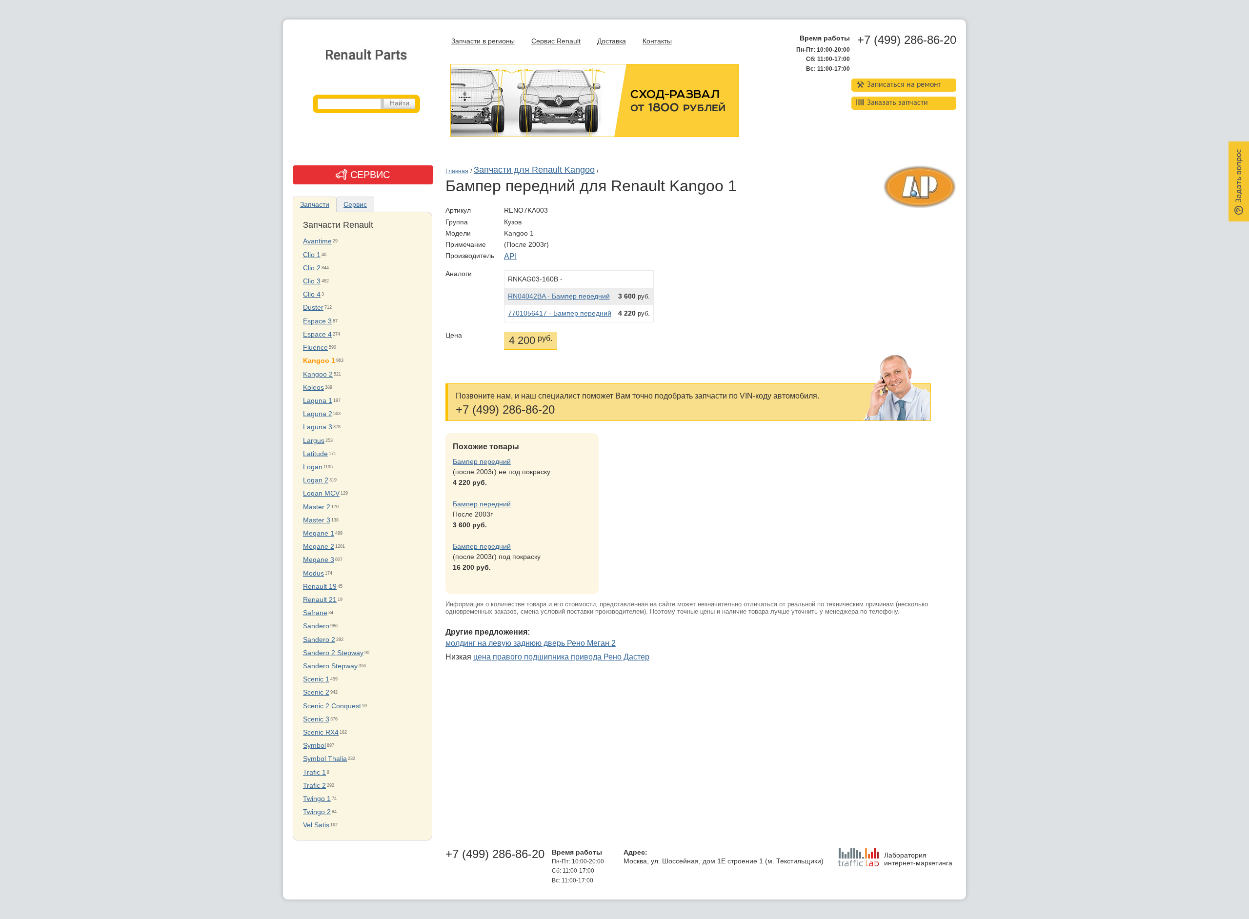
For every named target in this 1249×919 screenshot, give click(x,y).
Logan (312, 467)
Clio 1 (312, 255)
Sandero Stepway (330, 666)
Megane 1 (318, 533)
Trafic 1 (314, 772)
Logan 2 (315, 480)
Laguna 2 (317, 414)
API (510, 256)
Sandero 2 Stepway (333, 653)
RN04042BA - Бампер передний (559, 296)
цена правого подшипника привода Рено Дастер (561, 657)
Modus (313, 573)
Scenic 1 (316, 679)
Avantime (317, 241)
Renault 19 (320, 586)
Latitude (315, 454)
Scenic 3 (316, 719)
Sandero (316, 626)
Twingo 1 (317, 798)
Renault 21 (320, 599)
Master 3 (316, 520)
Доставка (611, 41)
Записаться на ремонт (904, 85)
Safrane (315, 613)
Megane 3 (318, 559)
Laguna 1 (317, 400)
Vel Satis (316, 825)
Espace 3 (317, 321)
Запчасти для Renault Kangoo (534, 170)
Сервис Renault (556, 41)
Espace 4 (317, 334)
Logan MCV (321, 493)
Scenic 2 (316, 692)
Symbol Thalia (325, 758)
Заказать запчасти (897, 103)
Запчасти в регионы (483, 41)
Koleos (313, 387)
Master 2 (316, 507)
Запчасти (314, 204)
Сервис (355, 204)
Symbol (314, 745)
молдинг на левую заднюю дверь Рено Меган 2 (530, 643)
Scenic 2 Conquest (332, 706)
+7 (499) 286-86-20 (906, 40)
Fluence (315, 347)
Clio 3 (312, 281)
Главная (456, 171)
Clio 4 (312, 294)
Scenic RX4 (321, 732)
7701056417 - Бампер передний (559, 313)
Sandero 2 (319, 639)
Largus (313, 440)
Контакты (657, 41)
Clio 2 (312, 268)
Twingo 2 (317, 812)
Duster (313, 307)
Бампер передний (482, 461)
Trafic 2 (314, 785)
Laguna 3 (317, 427)
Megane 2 (318, 546)
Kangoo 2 (318, 374)
